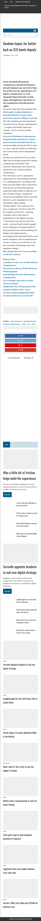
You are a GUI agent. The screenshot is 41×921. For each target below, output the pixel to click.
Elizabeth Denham (29, 321)
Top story (6, 763)
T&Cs (11, 2)
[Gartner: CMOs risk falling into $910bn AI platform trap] (20, 897)
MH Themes (29, 919)
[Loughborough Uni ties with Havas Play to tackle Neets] (8, 603)
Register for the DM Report (23, 2)
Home (5, 2)
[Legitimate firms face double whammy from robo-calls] (20, 863)
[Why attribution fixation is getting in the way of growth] (8, 527)
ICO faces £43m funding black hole (19, 292)
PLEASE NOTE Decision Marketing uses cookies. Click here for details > (20, 6)
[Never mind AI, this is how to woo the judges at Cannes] (8, 624)
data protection (16, 321)
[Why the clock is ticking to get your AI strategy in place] (8, 517)
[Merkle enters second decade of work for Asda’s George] (8, 634)
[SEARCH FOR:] (20, 35)
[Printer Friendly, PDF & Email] (8, 317)
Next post (27, 358)
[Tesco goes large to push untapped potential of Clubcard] (20, 829)
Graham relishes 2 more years (16, 289)
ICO (28, 324)
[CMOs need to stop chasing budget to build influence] (8, 537)
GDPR (24, 324)
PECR (33, 324)
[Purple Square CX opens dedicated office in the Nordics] (8, 613)
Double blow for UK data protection (19, 286)
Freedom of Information (11, 324)
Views (6, 445)
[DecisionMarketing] (20, 18)
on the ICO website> (12, 254)
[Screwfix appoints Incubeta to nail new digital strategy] (20, 561)
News (4, 661)
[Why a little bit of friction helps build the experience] (20, 467)
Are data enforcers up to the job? (18, 295)
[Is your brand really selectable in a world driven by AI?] (8, 507)
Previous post (15, 358)
